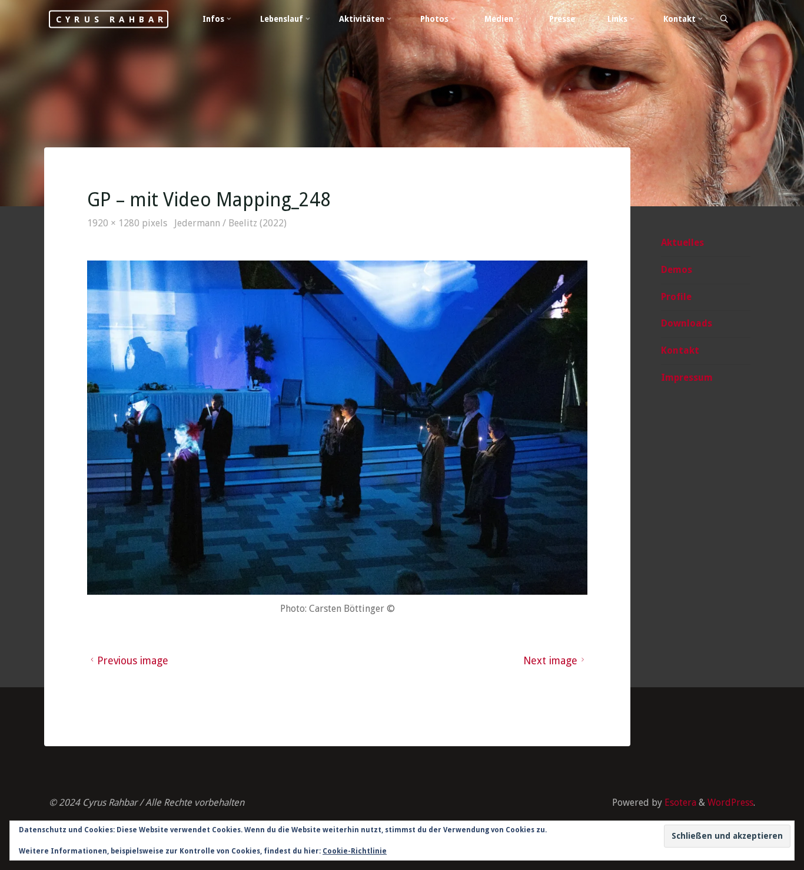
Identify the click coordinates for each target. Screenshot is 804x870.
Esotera (679, 802)
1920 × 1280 (114, 223)
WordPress (730, 802)
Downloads (686, 323)
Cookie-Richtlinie (355, 851)
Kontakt (680, 350)
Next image (550, 661)
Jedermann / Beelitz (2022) (230, 223)
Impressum (687, 377)
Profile (676, 296)
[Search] (723, 19)
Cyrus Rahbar (111, 19)
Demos (676, 269)
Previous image (132, 661)
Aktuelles (682, 242)
